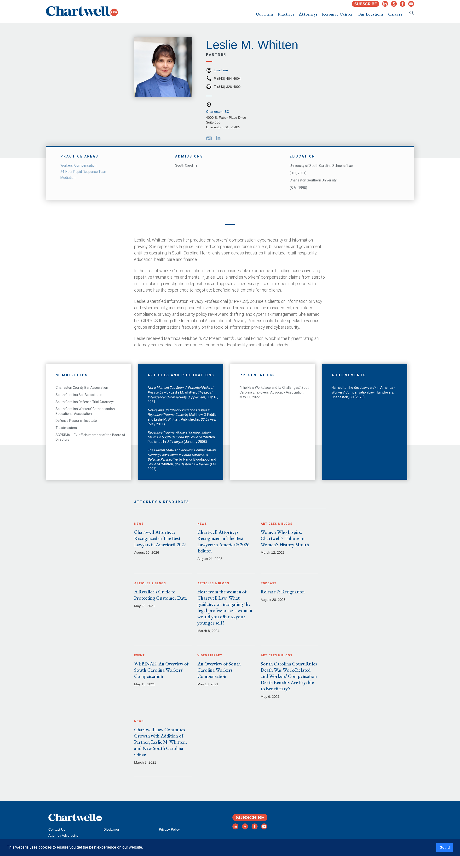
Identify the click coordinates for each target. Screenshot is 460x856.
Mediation (67, 178)
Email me (221, 70)
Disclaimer (111, 829)
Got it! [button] (445, 847)
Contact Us (56, 829)
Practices (286, 14)
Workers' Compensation (78, 165)
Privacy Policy (169, 829)
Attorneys (308, 14)
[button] (264, 14)
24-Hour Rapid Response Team (83, 172)
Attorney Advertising (63, 835)
